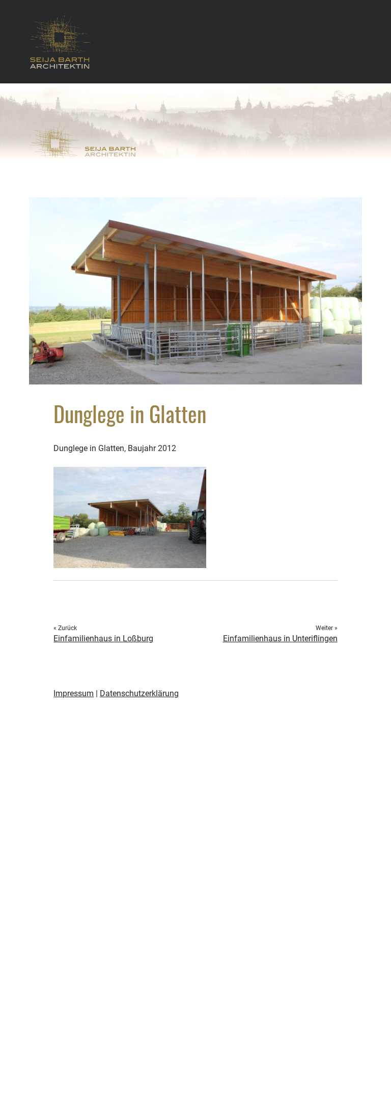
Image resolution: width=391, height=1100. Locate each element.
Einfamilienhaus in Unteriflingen (280, 638)
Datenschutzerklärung (139, 693)
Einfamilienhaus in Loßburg (103, 638)
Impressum (73, 693)
